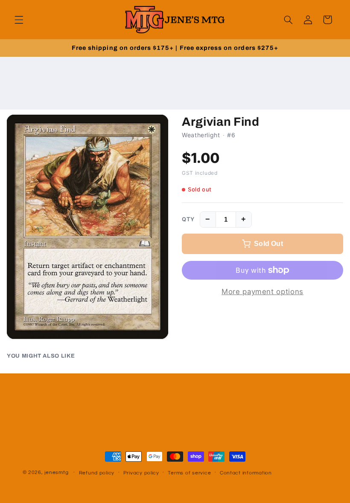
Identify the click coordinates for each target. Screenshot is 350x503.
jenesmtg (56, 472)
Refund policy (97, 473)
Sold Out (268, 243)
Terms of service (189, 473)
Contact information (246, 473)
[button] (19, 19)
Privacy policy (141, 473)
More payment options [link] (262, 291)
